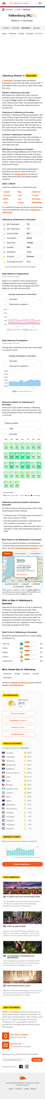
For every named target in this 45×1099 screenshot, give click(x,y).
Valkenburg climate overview (22, 682)
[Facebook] (21, 1066)
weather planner (21, 174)
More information (22, 574)
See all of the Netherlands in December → (24, 548)
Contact (18, 1089)
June (20, 195)
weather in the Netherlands (12, 685)
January (7, 192)
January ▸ (36, 28)
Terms (26, 1089)
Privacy (33, 1089)
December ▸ (26, 28)
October (21, 33)
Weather (7, 553)
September (12, 33)
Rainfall (17, 674)
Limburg (17, 9)
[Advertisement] (22, 54)
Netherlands (9, 9)
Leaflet (28, 581)
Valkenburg (26, 9)
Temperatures (20, 553)
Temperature (7, 674)
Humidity (36, 674)
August (4, 33)
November (29, 33)
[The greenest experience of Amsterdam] (22, 947)
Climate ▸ (6, 28)
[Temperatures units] (39, 3)
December (39, 33)
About (11, 1089)
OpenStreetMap (37, 581)
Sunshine (26, 674)
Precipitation (36, 553)
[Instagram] (26, 1066)
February (7, 195)
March (6, 199)
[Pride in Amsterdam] (22, 917)
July (19, 199)
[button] (26, 579)
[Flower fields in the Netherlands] (22, 888)
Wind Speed (7, 677)
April (5, 202)
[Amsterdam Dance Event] (22, 977)
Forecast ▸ (15, 28)
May (19, 192)
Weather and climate (10, 1012)
